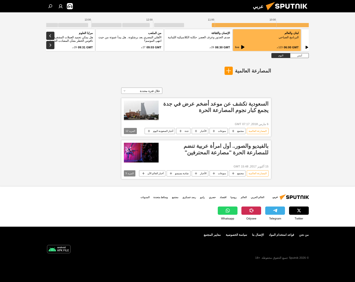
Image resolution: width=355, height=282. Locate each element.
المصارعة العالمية (253, 70)
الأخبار (203, 131)
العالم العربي (257, 197)
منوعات (222, 131)
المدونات (145, 197)
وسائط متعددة (160, 197)
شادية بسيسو (182, 173)
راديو (202, 197)
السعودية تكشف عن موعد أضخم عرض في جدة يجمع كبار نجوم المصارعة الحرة (216, 107)
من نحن (304, 234)
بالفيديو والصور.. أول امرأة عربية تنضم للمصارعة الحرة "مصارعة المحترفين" (226, 149)
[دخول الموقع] (60, 6)
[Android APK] (59, 249)
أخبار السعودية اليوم (163, 131)
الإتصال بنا (258, 234)
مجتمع (240, 131)
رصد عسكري (189, 197)
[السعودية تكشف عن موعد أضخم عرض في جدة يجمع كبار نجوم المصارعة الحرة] (141, 110)
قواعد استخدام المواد (281, 234)
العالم (244, 197)
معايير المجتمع (212, 234)
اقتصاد (223, 197)
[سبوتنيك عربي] (288, 11)
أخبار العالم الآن (156, 173)
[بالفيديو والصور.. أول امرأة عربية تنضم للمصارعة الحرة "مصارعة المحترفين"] (141, 152)
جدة (187, 131)
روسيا (234, 197)
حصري (212, 197)
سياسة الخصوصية (236, 234)
